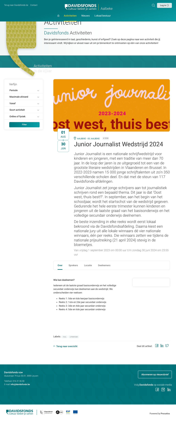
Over (60, 265)
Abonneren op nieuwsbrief (155, 374)
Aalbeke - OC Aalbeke (88, 138)
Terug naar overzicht (66, 346)
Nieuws (85, 16)
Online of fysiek (17, 116)
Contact (33, 5)
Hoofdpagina (58, 18)
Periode (13, 90)
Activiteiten (70, 16)
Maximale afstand (18, 96)
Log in (163, 5)
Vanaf (12, 103)
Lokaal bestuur (102, 16)
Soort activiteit (17, 109)
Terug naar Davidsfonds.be (16, 5)
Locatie (88, 265)
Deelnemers (104, 265)
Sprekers (73, 265)
